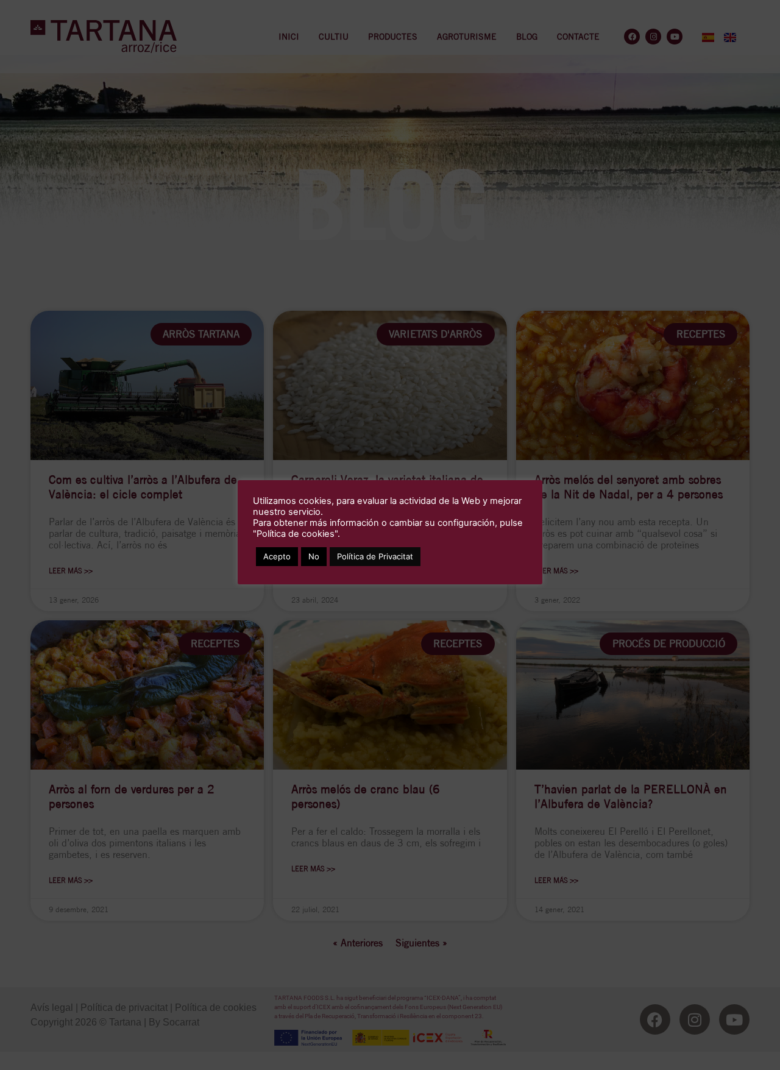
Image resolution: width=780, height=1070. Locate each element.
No (313, 556)
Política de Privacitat (375, 556)
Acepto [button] (277, 556)
